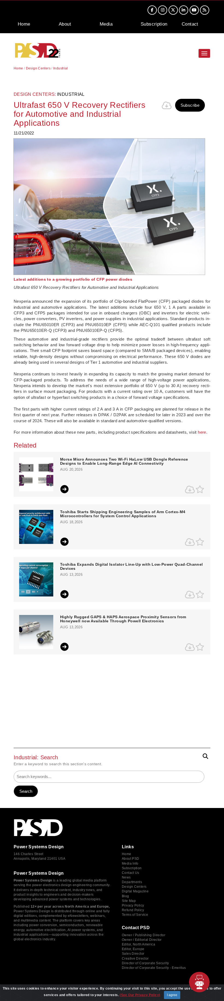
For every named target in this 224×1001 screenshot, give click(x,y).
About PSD (130, 859)
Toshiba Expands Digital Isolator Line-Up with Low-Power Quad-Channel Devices (131, 566)
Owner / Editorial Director (142, 940)
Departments (132, 882)
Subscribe (190, 105)
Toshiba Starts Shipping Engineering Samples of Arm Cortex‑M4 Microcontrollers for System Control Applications (122, 514)
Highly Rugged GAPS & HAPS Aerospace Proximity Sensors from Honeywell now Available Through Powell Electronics (123, 619)
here (202, 432)
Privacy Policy (133, 905)
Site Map (129, 901)
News (126, 877)
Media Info (130, 863)
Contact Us (130, 873)
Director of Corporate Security (145, 963)
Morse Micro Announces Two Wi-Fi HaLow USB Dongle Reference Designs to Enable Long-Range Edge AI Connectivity (124, 461)
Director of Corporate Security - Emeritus (154, 968)
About (65, 24)
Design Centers (38, 68)
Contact (190, 24)
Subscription (154, 24)
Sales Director (133, 954)
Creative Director (135, 958)
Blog (125, 896)
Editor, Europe (133, 949)
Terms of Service (135, 915)
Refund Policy (133, 910)
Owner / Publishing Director (143, 935)
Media (106, 24)
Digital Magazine (135, 891)
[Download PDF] (166, 105)
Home (24, 24)
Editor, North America (138, 944)
